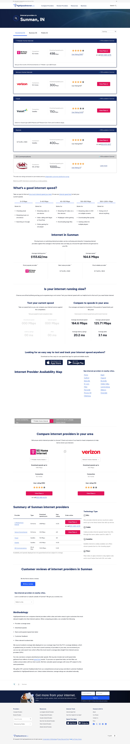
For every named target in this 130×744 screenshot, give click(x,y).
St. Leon (86, 384)
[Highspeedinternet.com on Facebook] (94, 724)
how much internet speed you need (40, 194)
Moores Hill (87, 393)
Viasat (16, 538)
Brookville (104, 381)
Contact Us (95, 718)
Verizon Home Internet (21, 532)
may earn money (18, 1)
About (94, 712)
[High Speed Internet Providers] (23, 5)
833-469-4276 (106, 55)
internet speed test (65, 194)
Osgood (103, 378)
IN (18, 684)
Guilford (86, 378)
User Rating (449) (77, 112)
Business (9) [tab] (33, 33)
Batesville (87, 381)
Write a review (28, 584)
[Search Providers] (30, 719)
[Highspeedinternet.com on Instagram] (100, 724)
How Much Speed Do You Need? (73, 715)
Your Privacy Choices (77, 739)
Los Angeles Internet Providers (47, 712)
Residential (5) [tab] (20, 33)
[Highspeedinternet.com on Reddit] (103, 724)
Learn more (103, 166)
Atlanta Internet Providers (46, 727)
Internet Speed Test (70, 712)
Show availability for (22, 421)
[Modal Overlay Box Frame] (65, 696)
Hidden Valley (105, 384)
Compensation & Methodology (50, 739)
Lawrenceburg (105, 387)
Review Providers (62, 6)
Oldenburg (87, 396)
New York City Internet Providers (47, 721)
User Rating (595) (77, 54)
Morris (86, 375)
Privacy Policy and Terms (63, 739)
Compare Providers (47, 6)
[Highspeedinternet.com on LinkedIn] (106, 724)
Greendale (104, 393)
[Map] (48, 399)
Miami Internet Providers (45, 724)
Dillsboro (103, 390)
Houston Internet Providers (46, 718)
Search (112, 5)
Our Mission (95, 715)
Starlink (17, 542)
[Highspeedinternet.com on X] (97, 724)
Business (83, 6)
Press (94, 721)
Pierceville (87, 390)
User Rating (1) (76, 167)
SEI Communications (21, 548)
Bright (102, 375)
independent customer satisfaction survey (57, 176)
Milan (85, 387)
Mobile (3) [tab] (44, 33)
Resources (74, 6)
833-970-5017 (106, 144)
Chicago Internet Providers (46, 715)
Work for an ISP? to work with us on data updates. (30, 181)
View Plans (102, 51)
